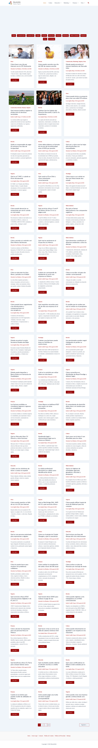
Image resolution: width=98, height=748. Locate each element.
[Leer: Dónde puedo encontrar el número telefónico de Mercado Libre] (76, 51)
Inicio (29, 735)
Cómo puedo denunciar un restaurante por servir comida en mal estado (20, 210)
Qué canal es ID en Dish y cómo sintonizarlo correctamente (47, 178)
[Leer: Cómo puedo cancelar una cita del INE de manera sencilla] (49, 51)
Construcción (30, 35)
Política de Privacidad (60, 735)
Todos (13, 35)
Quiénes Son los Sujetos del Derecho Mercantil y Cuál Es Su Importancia (49, 112)
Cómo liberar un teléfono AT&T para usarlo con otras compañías (48, 406)
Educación (51, 35)
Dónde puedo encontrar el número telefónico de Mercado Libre (76, 66)
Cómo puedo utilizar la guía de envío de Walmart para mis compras (76, 504)
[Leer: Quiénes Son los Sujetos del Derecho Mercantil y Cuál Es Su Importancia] (49, 97)
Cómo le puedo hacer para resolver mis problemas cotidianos (19, 566)
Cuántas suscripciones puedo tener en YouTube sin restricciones (48, 342)
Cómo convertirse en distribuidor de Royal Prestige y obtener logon (76, 374)
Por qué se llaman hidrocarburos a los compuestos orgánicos (76, 210)
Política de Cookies (49, 735)
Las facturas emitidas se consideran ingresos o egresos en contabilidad (21, 406)
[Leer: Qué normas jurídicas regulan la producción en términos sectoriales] (21, 97)
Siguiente (84, 724)
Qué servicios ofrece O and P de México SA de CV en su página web (48, 210)
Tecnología (51, 39)
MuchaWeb (17, 2)
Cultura (38, 35)
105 (49, 725)
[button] (57, 3)
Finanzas (58, 35)
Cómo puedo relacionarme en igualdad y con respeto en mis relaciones (76, 630)
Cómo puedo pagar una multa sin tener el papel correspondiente (48, 696)
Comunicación (21, 35)
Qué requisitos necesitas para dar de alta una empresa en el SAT (48, 306)
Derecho (44, 35)
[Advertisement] (49, 17)
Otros (45, 39)
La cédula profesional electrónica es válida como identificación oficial (47, 470)
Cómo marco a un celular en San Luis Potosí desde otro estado (75, 178)
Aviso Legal (34, 735)
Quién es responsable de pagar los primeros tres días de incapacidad (21, 146)
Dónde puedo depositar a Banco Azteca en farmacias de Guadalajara (21, 374)
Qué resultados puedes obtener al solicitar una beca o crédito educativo (48, 664)
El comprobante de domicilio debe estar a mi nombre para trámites (75, 406)
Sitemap (68, 735)
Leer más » (15, 80)
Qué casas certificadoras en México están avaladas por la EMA (75, 664)
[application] (60, 3)
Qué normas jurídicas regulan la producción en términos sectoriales (21, 112)
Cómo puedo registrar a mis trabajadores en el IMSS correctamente (75, 598)
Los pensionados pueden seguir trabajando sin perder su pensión (76, 342)
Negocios (83, 35)
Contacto (41, 735)
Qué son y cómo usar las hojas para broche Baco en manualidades (76, 146)
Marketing (65, 35)
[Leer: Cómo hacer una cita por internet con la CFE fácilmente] (21, 51)
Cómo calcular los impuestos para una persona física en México (20, 630)
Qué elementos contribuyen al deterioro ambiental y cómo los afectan (76, 242)
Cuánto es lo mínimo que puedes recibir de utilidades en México (21, 696)
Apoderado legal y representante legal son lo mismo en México (47, 438)
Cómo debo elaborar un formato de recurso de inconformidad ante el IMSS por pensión (49, 146)
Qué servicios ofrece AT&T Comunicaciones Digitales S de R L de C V (21, 598)
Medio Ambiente (75, 35)
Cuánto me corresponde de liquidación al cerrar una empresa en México (47, 274)
